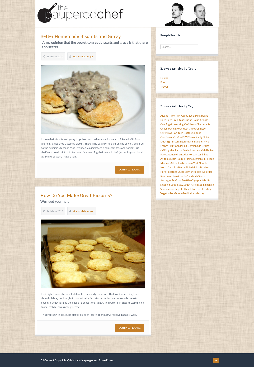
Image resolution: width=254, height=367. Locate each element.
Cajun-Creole (200, 119)
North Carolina (169, 167)
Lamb (200, 154)
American (175, 115)
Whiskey (200, 193)
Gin (199, 145)
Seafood (176, 180)
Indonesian (193, 150)
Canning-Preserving (172, 124)
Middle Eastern (178, 163)
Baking (197, 115)
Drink (206, 137)
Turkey (207, 188)
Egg (169, 141)
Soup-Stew (177, 184)
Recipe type (200, 171)
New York (192, 163)
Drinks (164, 77)
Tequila (179, 188)
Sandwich (192, 176)
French (164, 145)
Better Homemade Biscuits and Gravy (80, 36)
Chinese (201, 128)
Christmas (166, 132)
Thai (186, 188)
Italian (210, 150)
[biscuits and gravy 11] (93, 99)
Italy (163, 154)
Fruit (172, 145)
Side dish (206, 180)
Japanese (171, 154)
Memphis (198, 158)
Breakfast (178, 119)
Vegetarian (180, 193)
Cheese (164, 128)
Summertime (167, 188)
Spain (201, 184)
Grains (205, 145)
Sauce (201, 176)
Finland (196, 141)
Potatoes (171, 171)
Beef (163, 119)
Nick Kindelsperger (83, 56)
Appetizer (186, 115)
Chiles (192, 128)
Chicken (183, 128)
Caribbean (190, 124)
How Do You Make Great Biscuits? (76, 195)
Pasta (181, 167)
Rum (162, 176)
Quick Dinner (185, 171)
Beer (169, 119)
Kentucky (182, 154)
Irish (203, 150)
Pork (163, 171)
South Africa (191, 184)
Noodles (204, 163)
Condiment (166, 137)
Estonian (186, 141)
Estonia (176, 141)
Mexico (164, 163)
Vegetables (166, 193)
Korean (193, 154)
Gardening (181, 145)
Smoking (165, 184)
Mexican (209, 158)
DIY (184, 137)
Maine (189, 158)
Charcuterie (203, 124)
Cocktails (177, 132)
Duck (163, 141)
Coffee (188, 132)
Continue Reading (130, 169)
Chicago (174, 128)
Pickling (204, 167)
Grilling (164, 150)
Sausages (165, 180)
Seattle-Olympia (191, 180)
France (205, 141)
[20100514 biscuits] (93, 254)
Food (163, 82)
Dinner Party (194, 137)
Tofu (192, 188)
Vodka (190, 193)
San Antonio (180, 176)
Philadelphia (192, 167)
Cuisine (177, 137)
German (192, 145)
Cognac (196, 132)
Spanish (209, 184)
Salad (169, 176)
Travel (164, 86)
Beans (204, 115)
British (188, 119)
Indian (183, 150)
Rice (209, 171)
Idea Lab (174, 150)
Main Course (177, 158)
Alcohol (164, 115)
